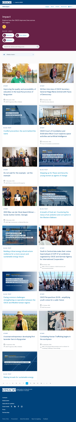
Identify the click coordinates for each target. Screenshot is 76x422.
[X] (11, 406)
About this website (24, 419)
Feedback (45, 419)
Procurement (14, 419)
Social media (5, 406)
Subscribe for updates (8, 403)
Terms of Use (5, 419)
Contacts (4, 397)
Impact (47, 6)
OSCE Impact (5, 6)
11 (37, 383)
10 (34, 383)
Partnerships (5, 412)
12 (41, 383)
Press (3, 409)
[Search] (37, 46)
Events (57, 6)
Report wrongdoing (36, 419)
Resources (64, 6)
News (52, 6)
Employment (5, 400)
